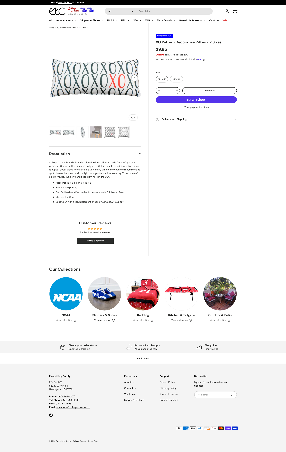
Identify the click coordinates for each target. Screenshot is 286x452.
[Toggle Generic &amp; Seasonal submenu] (204, 20)
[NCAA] (66, 293)
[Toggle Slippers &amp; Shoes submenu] (102, 20)
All (50, 20)
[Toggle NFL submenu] (128, 20)
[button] (235, 11)
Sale (224, 20)
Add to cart (209, 90)
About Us (129, 382)
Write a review (95, 240)
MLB (147, 20)
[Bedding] (143, 293)
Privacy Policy (167, 382)
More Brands (164, 20)
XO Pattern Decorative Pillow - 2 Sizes (72, 28)
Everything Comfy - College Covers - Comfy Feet (76, 441)
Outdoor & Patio (220, 315)
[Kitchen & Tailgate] (181, 293)
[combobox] (159, 11)
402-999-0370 (66, 396)
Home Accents (64, 20)
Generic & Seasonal (190, 20)
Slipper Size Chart (134, 400)
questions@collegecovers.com (73, 407)
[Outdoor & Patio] (220, 293)
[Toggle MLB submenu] (152, 20)
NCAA (110, 20)
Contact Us (130, 388)
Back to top (143, 358)
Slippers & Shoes (90, 20)
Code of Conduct (169, 400)
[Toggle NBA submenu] (140, 20)
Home (51, 28)
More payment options (196, 107)
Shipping (160, 54)
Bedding (143, 315)
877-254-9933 (70, 400)
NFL (123, 20)
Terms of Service (169, 394)
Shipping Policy (168, 388)
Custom (214, 20)
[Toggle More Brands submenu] (174, 20)
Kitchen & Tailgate (181, 315)
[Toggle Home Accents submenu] (75, 20)
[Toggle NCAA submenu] (116, 20)
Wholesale (130, 394)
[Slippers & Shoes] (104, 293)
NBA (135, 20)
